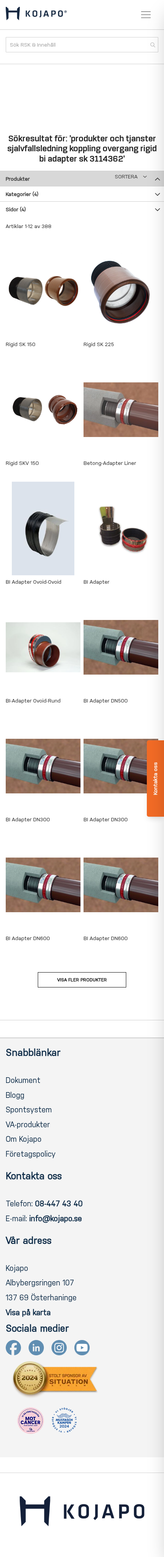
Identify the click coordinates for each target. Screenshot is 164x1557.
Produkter (18, 179)
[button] (130, 176)
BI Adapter (96, 582)
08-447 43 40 (59, 1203)
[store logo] (36, 15)
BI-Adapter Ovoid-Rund (33, 701)
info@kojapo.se (55, 1218)
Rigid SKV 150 (22, 463)
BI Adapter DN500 (106, 701)
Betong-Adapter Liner (110, 463)
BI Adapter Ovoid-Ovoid (33, 582)
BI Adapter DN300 (28, 819)
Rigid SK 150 (20, 344)
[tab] (82, 178)
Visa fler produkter (82, 979)
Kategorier (22, 194)
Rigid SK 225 (99, 344)
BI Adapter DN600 (28, 938)
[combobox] (82, 44)
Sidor (16, 209)
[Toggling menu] (146, 14)
